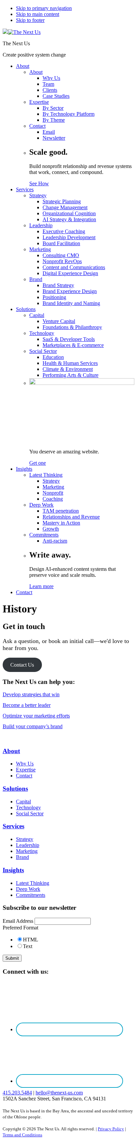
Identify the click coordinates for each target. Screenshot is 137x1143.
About (11, 750)
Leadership (27, 845)
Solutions (15, 788)
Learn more (41, 586)
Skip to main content (37, 14)
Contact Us (22, 665)
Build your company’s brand (33, 726)
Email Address (18, 921)
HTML (30, 939)
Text (27, 946)
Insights (13, 870)
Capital (23, 801)
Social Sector (30, 813)
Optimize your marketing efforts (36, 716)
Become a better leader (27, 705)
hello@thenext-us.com (59, 1092)
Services (13, 826)
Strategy (24, 839)
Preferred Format (20, 927)
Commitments (30, 895)
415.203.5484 (17, 1092)
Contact (24, 775)
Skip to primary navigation (44, 8)
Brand (22, 857)
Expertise (26, 769)
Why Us (25, 763)
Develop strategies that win (31, 694)
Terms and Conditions (22, 1134)
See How (39, 183)
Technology (28, 807)
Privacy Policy (111, 1128)
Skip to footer (30, 20)
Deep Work (28, 889)
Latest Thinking (32, 883)
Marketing (27, 851)
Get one (37, 463)
